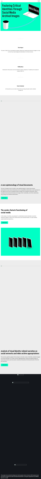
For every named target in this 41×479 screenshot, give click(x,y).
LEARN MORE (4, 222)
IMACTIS (2, 478)
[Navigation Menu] (39, 1)
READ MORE (4, 197)
